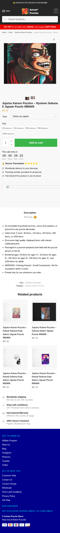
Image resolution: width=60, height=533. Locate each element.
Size (4, 116)
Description (30, 213)
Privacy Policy (8, 496)
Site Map (6, 500)
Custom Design (9, 484)
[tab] (30, 213)
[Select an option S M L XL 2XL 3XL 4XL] (34, 117)
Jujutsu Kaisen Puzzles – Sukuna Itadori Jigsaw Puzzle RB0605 (44, 330)
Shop (11, 32)
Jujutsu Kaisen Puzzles (23, 32)
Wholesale (7, 488)
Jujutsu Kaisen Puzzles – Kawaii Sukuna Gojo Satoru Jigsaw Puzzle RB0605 (15, 332)
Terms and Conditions (12, 492)
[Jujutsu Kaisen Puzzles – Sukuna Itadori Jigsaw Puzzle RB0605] (44, 311)
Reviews (30, 217)
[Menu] (3, 11)
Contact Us (7, 479)
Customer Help (9, 475)
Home (4, 32)
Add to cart (36, 142)
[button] (7, 128)
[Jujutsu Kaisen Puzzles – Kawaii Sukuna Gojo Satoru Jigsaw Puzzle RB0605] (15, 311)
